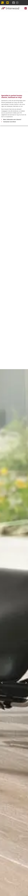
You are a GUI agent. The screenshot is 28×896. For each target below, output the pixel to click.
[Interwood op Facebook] (13, 2)
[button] (26, 8)
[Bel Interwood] (3, 2)
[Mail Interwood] (8, 2)
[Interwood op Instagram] (17, 2)
